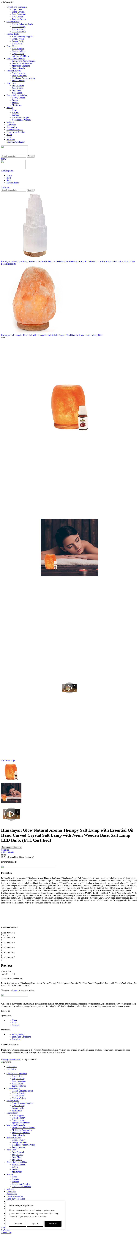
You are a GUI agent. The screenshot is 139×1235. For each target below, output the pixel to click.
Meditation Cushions (21, 66)
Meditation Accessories (22, 63)
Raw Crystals (17, 17)
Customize (18, 1224)
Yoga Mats (16, 90)
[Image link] (14, 996)
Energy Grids (17, 41)
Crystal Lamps (18, 53)
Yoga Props (17, 93)
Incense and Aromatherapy (23, 61)
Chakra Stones (18, 29)
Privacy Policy (18, 1034)
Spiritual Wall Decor (20, 56)
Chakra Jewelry (18, 26)
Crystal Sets (17, 9)
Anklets (15, 112)
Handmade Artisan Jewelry (23, 78)
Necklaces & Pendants (21, 120)
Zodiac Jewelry (18, 80)
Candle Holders (18, 51)
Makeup (15, 102)
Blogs (14, 1022)
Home (14, 1020)
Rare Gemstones (19, 14)
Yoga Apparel (18, 85)
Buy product (7, 847)
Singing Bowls (18, 68)
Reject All (35, 1224)
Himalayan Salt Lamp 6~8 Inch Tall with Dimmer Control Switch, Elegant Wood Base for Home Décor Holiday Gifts (51, 335)
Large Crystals (18, 12)
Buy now (17, 847)
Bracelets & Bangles (20, 117)
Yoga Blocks (17, 88)
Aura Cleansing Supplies (22, 36)
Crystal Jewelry (18, 73)
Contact (15, 1025)
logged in (16, 990)
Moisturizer (17, 105)
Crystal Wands (18, 39)
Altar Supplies (18, 48)
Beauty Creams (18, 98)
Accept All (53, 1224)
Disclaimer (16, 1039)
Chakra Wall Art (19, 31)
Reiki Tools (17, 44)
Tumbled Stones (19, 19)
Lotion (15, 100)
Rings (14, 110)
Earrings (15, 115)
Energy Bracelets (19, 75)
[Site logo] (14, 153)
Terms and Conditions (21, 1037)
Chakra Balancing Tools (22, 24)
